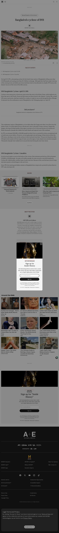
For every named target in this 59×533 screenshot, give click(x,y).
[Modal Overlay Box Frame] (29, 266)
